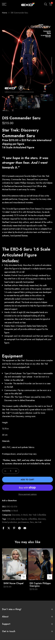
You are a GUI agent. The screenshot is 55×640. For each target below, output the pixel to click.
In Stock (24, 514)
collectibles (32, 518)
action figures (21, 518)
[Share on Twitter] (8, 528)
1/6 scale (11, 518)
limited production (9, 522)
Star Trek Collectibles (37, 514)
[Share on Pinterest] (14, 528)
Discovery (16, 514)
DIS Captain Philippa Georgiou (40, 585)
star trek (38, 522)
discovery (42, 518)
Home (4, 13)
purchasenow (23, 522)
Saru (32, 522)
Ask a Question (9, 500)
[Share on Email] (25, 528)
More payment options (27, 494)
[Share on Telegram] (19, 528)
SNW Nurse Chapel (13, 583)
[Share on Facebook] (3, 528)
